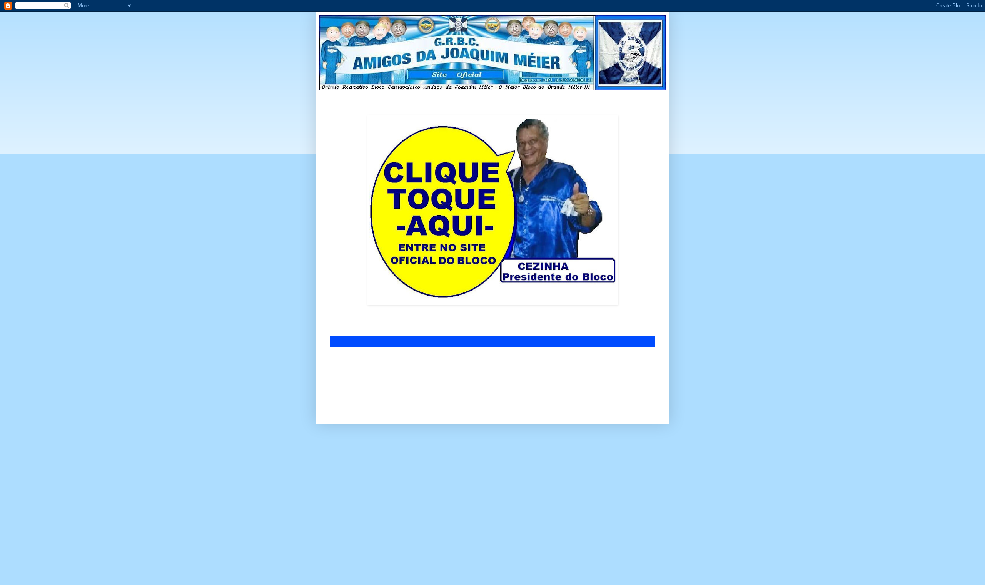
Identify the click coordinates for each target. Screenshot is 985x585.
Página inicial (467, 360)
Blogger (523, 405)
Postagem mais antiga (629, 360)
